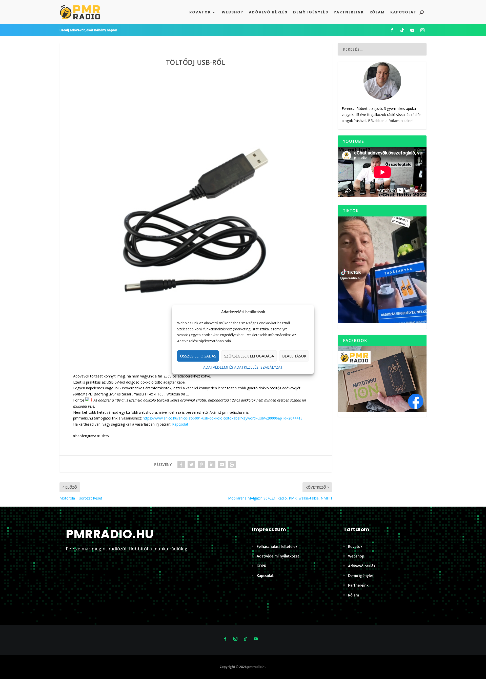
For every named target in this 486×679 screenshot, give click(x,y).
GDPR (261, 566)
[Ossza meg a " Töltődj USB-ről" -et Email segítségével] (222, 465)
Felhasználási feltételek (277, 546)
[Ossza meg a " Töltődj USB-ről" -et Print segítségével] (232, 465)
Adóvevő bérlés (268, 12)
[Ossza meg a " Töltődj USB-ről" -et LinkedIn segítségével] (212, 465)
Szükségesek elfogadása (249, 355)
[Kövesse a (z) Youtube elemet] (412, 30)
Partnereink (349, 12)
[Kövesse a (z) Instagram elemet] (422, 30)
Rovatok (200, 12)
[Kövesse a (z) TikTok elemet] (402, 30)
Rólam (377, 12)
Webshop (233, 12)
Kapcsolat (403, 12)
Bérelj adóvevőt (72, 30)
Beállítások (294, 355)
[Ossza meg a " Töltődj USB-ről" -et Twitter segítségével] (191, 465)
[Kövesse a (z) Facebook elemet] (392, 30)
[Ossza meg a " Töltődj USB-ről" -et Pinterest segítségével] (201, 465)
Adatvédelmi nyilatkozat (278, 556)
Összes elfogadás (198, 355)
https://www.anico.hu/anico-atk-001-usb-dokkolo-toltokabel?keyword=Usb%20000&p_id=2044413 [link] (222, 418)
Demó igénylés (310, 12)
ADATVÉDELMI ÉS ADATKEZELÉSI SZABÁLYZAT (243, 367)
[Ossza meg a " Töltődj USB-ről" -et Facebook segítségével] (181, 465)
